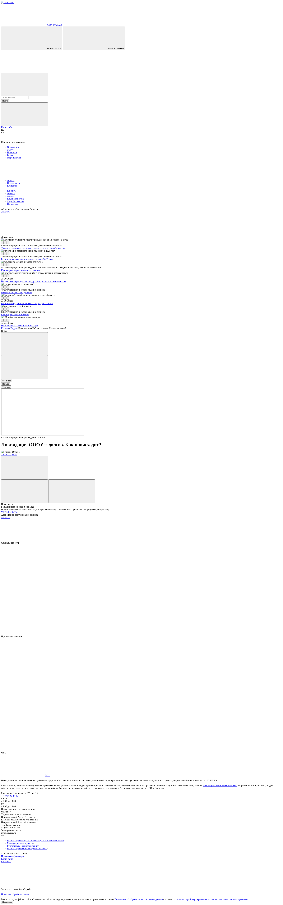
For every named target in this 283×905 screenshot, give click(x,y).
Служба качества (15, 201)
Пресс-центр (13, 183)
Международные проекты (20, 843)
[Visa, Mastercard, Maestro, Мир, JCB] (23, 659)
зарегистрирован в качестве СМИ (220, 785)
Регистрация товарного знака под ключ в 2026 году (27, 259)
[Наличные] (23, 750)
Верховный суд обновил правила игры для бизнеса (27, 303)
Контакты (12, 185)
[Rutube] (23, 611)
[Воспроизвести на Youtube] (8, 242)
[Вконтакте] (23, 565)
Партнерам (12, 204)
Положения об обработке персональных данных (139, 899)
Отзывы (11, 193)
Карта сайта (7, 127)
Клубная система (15, 198)
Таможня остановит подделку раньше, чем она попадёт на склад (33, 248)
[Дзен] (23, 588)
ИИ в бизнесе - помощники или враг (19, 325)
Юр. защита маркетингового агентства (20, 270)
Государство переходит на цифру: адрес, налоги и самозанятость (33, 281)
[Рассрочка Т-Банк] (23, 727)
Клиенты (11, 190)
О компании (13, 147)
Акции (10, 196)
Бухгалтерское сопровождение (22, 846)
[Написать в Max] (23, 71)
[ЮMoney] (23, 682)
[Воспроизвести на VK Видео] (5, 242)
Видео (10, 155)
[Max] (23, 633)
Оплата (10, 180)
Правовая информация (12, 856)
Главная (5, 328)
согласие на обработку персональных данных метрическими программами (210, 899)
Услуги (10, 149)
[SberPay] (23, 704)
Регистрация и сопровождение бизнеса (27, 848)
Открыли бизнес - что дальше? (16, 292)
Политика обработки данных (16, 894)
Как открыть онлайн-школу (15, 314)
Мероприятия (14, 157)
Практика (12, 152)
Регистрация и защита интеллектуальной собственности (35, 840)
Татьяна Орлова (9, 454)
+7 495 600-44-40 (9, 795)
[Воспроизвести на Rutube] (2, 242)
